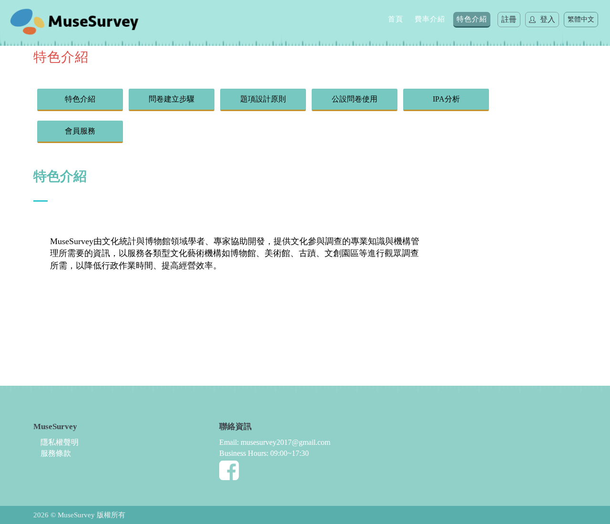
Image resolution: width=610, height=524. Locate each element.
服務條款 (56, 453)
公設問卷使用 (354, 99)
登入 (546, 19)
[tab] (235, 226)
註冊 (509, 19)
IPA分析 (446, 99)
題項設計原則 (263, 99)
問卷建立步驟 (171, 99)
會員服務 (80, 131)
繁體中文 (581, 19)
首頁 (395, 19)
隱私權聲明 (60, 442)
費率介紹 (430, 19)
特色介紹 (472, 19)
